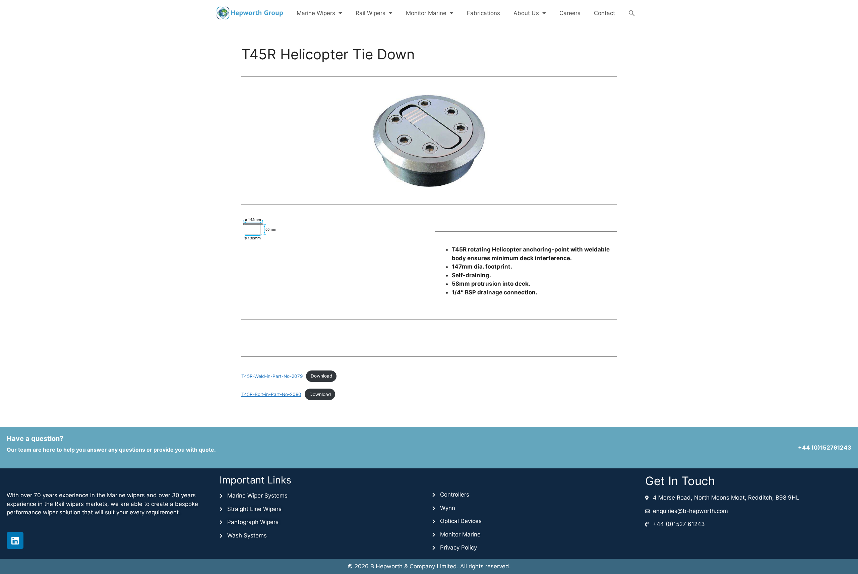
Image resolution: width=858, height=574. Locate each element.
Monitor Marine (426, 13)
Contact (604, 13)
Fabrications (483, 13)
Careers (569, 13)
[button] (632, 13)
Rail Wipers (370, 13)
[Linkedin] (15, 540)
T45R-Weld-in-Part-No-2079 (272, 376)
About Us (526, 13)
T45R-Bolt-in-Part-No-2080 (271, 394)
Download (321, 376)
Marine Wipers (316, 13)
